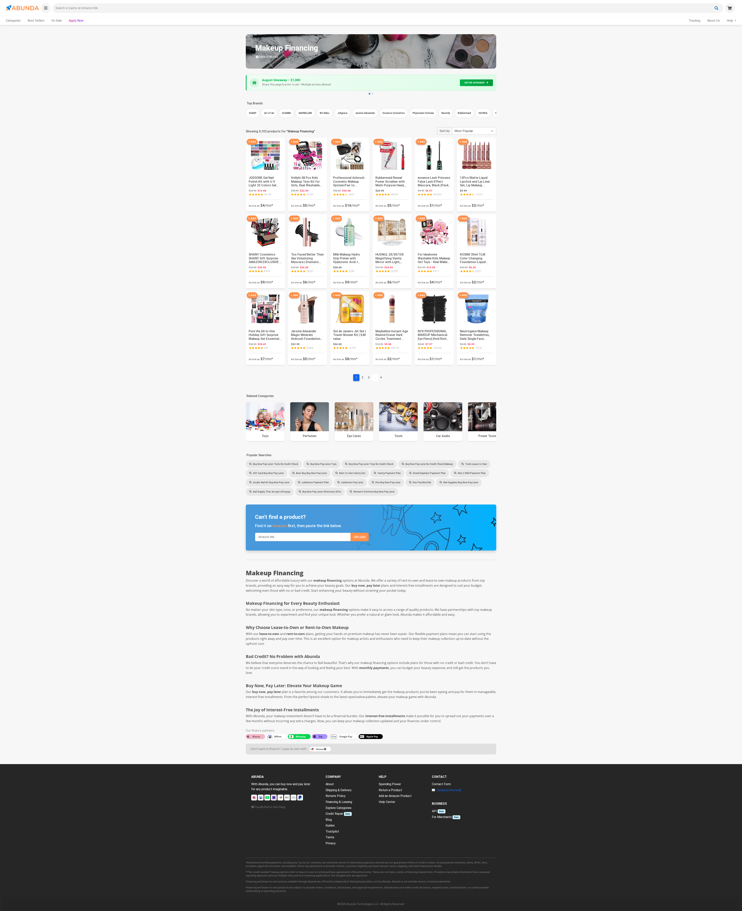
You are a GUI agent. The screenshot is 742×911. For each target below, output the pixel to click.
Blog (329, 820)
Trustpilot (332, 831)
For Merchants (442, 817)
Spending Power (390, 784)
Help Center (387, 802)
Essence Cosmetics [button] (394, 113)
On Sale (56, 20)
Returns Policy (335, 796)
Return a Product (390, 790)
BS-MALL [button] (325, 113)
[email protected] (449, 790)
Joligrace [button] (342, 113)
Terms (330, 837)
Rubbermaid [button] (464, 113)
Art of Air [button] (269, 113)
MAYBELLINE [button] (305, 113)
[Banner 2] (372, 94)
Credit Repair (334, 814)
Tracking (694, 20)
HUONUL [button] (483, 113)
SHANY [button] (252, 113)
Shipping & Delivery (338, 790)
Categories (13, 20)
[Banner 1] (369, 94)
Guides (330, 825)
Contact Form (441, 784)
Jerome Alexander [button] (365, 113)
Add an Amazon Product (395, 796)
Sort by (445, 131)
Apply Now (76, 20)
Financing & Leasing (339, 802)
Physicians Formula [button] (423, 113)
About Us (713, 20)
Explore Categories (338, 808)
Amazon (279, 525)
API (434, 811)
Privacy (331, 843)
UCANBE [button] (286, 113)
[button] (46, 8)
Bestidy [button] (446, 113)
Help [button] (730, 20)
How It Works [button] (268, 57)
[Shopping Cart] (730, 8)
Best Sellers (36, 20)
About (330, 784)
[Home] (22, 8)
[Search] (716, 8)
